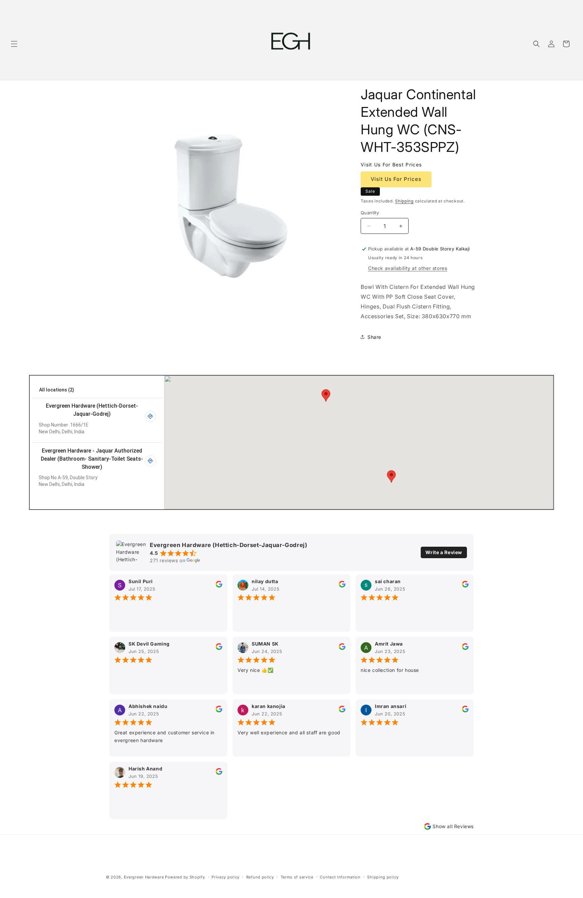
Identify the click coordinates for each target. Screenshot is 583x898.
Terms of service (297, 876)
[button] (14, 43)
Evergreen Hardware (144, 877)
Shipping (404, 200)
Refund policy (260, 876)
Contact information (340, 876)
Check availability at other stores (407, 268)
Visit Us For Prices (396, 179)
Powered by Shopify (185, 877)
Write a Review (443, 552)
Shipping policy (383, 876)
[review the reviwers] (219, 586)
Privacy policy (226, 876)
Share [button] (374, 337)
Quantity (370, 212)
